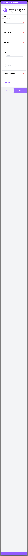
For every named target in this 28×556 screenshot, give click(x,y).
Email (6, 22)
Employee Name (9, 32)
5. (4, 63)
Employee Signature (10, 73)
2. (4, 32)
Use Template (14, 554)
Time (6, 63)
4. (4, 52)
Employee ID (8, 42)
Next (20, 90)
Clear (7, 82)
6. (4, 73)
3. (4, 42)
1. (4, 22)
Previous (7, 90)
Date (6, 52)
